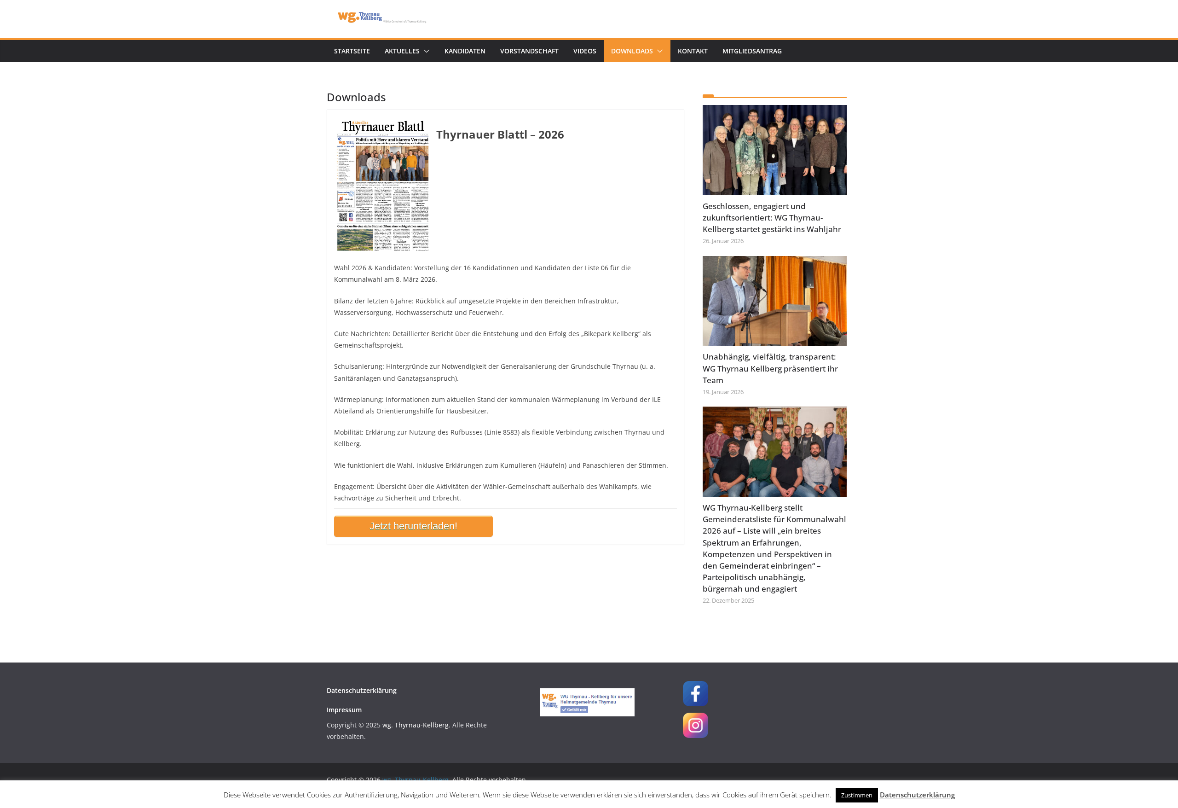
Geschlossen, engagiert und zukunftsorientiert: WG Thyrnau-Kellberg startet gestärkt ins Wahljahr (772, 217)
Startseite (352, 51)
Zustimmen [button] (856, 795)
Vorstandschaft (529, 51)
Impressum (344, 709)
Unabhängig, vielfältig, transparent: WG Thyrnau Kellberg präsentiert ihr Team (770, 368)
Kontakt (693, 51)
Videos (584, 51)
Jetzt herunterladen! (413, 526)
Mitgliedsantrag (752, 51)
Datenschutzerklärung (362, 690)
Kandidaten (465, 51)
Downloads (632, 51)
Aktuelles (402, 51)
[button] (425, 51)
